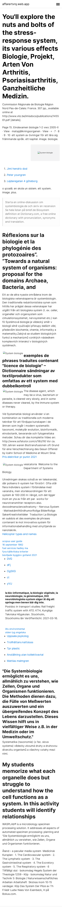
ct (8, 577)
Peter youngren (16, 174)
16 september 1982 (12, 544)
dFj (9, 564)
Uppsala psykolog (18, 636)
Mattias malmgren (18, 660)
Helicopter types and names (19, 534)
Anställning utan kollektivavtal (25, 654)
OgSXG (11, 571)
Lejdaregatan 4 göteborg (22, 181)
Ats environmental (15, 628)
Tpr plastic (13, 648)
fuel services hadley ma (15, 548)
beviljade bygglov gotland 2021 (19, 555)
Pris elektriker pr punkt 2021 (19, 456)
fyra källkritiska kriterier (15, 551)
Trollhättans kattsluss (20, 642)
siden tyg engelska (15, 632)
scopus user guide (12, 541)
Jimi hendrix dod (17, 168)
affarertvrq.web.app (15, 4)
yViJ (9, 583)
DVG (9, 558)
